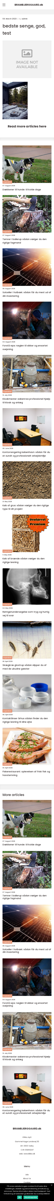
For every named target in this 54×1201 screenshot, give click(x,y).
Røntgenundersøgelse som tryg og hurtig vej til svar (26, 613)
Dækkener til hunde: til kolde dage (22, 189)
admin (25, 19)
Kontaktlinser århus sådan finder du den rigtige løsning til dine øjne (25, 720)
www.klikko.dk (29, 1153)
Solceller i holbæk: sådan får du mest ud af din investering (27, 294)
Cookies (27, 1182)
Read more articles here (27, 126)
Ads (27, 1174)
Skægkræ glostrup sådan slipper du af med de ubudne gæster (24, 667)
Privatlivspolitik (31, 1197)
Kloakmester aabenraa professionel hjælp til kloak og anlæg (26, 400)
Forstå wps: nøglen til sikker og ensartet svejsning (25, 347)
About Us (27, 1178)
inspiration (7, 182)
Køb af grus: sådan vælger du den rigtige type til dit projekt (26, 507)
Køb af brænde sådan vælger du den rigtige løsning (24, 560)
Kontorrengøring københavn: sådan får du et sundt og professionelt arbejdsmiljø (26, 454)
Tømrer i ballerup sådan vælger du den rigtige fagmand (25, 241)
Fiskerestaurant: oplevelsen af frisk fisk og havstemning (26, 773)
